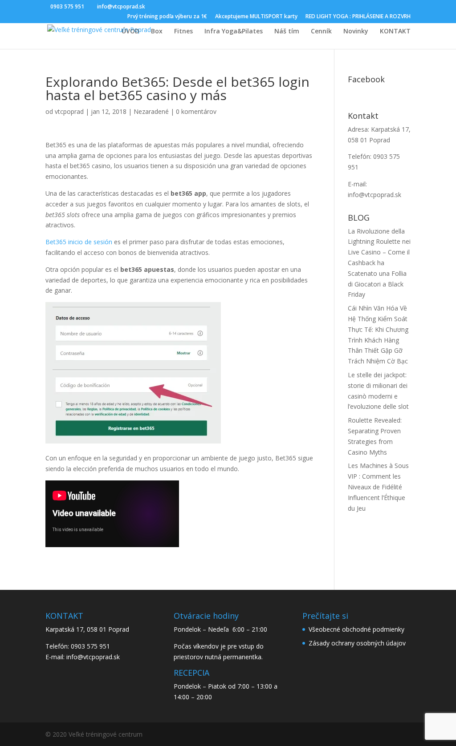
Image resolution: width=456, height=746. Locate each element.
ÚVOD (130, 31)
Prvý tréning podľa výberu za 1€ (167, 17)
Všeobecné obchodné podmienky (356, 629)
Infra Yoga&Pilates (233, 31)
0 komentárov (196, 111)
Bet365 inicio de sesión (78, 242)
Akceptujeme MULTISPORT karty (256, 17)
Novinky (355, 31)
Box (157, 31)
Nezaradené (151, 111)
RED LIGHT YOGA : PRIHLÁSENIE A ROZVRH (358, 17)
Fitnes (183, 31)
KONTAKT (395, 31)
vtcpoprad (69, 111)
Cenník (321, 31)
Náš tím (286, 31)
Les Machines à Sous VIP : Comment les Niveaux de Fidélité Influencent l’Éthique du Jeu (378, 486)
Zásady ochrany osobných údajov (357, 643)
